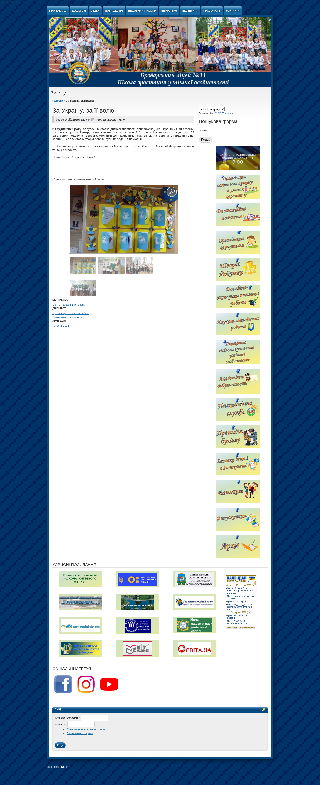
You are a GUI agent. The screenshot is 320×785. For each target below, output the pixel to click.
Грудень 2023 (60, 325)
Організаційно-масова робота (70, 313)
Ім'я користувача (67, 718)
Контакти (233, 10)
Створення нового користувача (86, 729)
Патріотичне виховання (67, 317)
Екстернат (190, 10)
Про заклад (57, 10)
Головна (57, 101)
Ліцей (95, 10)
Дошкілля (79, 10)
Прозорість (212, 10)
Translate (227, 113)
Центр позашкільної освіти (69, 304)
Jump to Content (9, 2)
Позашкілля (114, 10)
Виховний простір (142, 10)
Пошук (204, 130)
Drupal (65, 766)
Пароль (61, 724)
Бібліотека (169, 10)
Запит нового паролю (80, 733)
